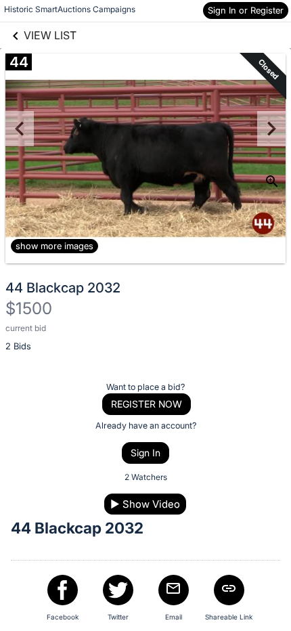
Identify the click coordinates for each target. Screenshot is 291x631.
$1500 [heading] (28, 308)
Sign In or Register (246, 10)
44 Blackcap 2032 (62, 288)
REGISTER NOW (146, 404)
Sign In (145, 452)
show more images (54, 245)
